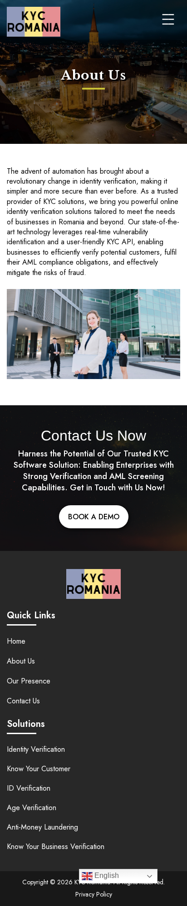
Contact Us (23, 701)
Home (16, 641)
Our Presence (28, 681)
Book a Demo (93, 517)
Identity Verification (36, 749)
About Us (21, 661)
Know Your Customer (38, 769)
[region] (93, 845)
